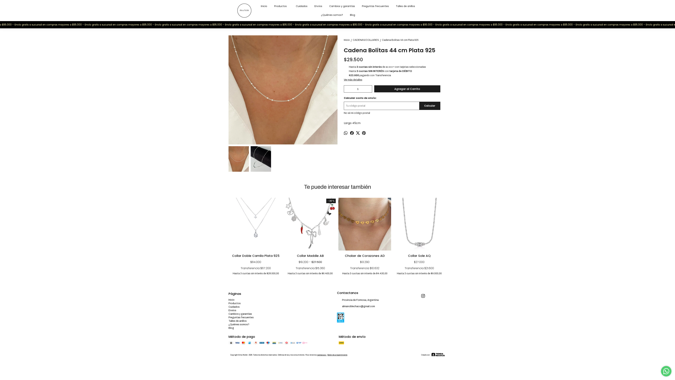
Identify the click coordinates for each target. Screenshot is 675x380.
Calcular (429, 105)
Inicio (264, 6)
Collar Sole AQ (419, 256)
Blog (352, 15)
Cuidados (301, 6)
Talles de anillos (405, 6)
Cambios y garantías (342, 6)
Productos (280, 6)
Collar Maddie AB (310, 256)
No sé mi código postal (357, 113)
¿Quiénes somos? (332, 15)
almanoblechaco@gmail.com (358, 306)
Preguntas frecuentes (375, 6)
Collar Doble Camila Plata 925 (255, 256)
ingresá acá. (322, 355)
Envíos (318, 6)
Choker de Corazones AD (365, 256)
